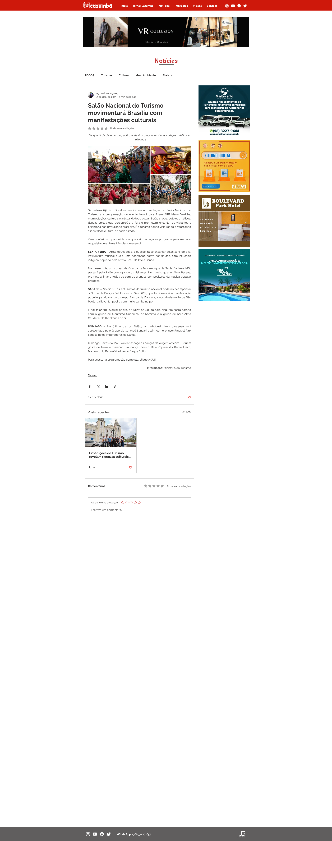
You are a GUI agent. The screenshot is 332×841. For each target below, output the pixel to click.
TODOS (89, 75)
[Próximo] (238, 31)
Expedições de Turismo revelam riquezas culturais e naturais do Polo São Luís (110, 454)
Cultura (124, 75)
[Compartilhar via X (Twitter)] (98, 386)
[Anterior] (93, 31)
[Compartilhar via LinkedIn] (106, 386)
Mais (166, 75)
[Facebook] (239, 6)
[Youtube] (233, 6)
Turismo (106, 75)
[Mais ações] (189, 95)
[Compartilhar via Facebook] (89, 386)
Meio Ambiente (146, 75)
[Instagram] (227, 6)
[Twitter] (245, 6)
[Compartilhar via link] (115, 386)
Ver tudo (186, 411)
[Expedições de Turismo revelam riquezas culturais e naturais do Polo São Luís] (110, 432)
